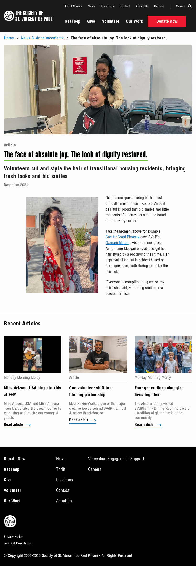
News (91, 6)
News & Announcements (42, 38)
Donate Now (15, 459)
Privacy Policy (13, 536)
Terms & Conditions (17, 543)
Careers (159, 6)
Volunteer (110, 22)
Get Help (72, 22)
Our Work (134, 22)
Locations (107, 6)
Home (9, 38)
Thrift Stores (73, 6)
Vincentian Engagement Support (116, 458)
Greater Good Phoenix (122, 237)
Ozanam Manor (117, 242)
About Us (142, 6)
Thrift (60, 469)
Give (91, 22)
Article (10, 145)
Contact (125, 6)
